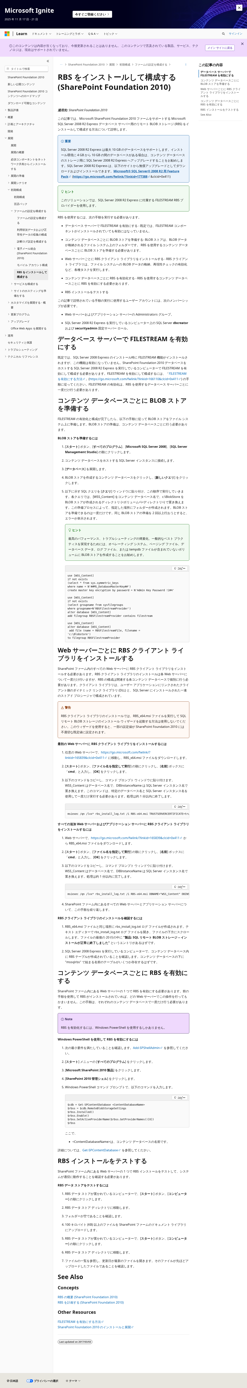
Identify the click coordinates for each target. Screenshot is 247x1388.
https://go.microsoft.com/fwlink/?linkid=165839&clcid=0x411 (135, 838)
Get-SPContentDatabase (100, 1150)
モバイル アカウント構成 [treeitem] (32, 265)
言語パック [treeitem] (20, 204)
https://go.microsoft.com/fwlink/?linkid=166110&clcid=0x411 (134, 379)
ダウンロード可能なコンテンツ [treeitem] (27, 103)
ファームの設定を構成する (151, 64)
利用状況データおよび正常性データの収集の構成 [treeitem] (32, 232)
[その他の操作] (186, 64)
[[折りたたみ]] (48, 61)
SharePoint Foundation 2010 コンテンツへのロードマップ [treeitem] (28, 93)
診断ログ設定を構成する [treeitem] (32, 241)
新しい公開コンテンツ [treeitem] (21, 84)
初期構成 (124, 64)
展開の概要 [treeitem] (17, 152)
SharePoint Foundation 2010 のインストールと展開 (94, 1327)
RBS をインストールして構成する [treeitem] (32, 274)
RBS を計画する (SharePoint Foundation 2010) (91, 1302)
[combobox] (26, 69)
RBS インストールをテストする (219, 109)
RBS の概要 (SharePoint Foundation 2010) (88, 1297)
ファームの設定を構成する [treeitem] (32, 220)
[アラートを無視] (239, 8)
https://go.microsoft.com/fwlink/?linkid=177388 (110, 176)
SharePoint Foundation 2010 (86, 64)
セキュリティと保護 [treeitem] (20, 342)
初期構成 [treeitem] (19, 197)
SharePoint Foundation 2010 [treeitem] (26, 77)
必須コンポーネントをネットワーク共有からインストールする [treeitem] (28, 164)
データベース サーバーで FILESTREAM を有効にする (217, 73)
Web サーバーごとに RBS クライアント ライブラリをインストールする (220, 92)
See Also (205, 114)
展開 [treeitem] (13, 145)
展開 (112, 64)
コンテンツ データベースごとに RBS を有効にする (219, 102)
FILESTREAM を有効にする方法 (79, 1322)
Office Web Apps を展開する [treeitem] (29, 328)
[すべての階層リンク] (61, 64)
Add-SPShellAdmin (146, 1048)
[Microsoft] (7, 33)
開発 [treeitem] (10, 131)
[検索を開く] (223, 33)
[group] (127, 814)
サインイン (235, 33)
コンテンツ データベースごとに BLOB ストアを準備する (219, 82)
